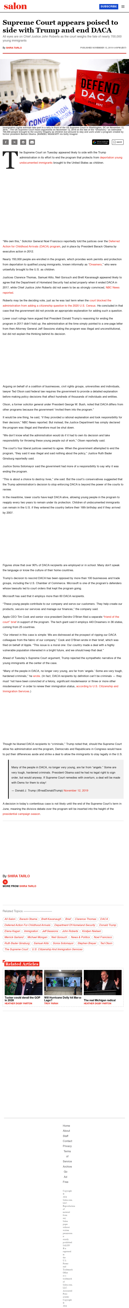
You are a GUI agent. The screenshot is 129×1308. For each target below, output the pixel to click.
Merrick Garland (13, 937)
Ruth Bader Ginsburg (17, 943)
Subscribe (109, 6)
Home (66, 1126)
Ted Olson (106, 943)
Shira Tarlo (14, 48)
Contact (67, 1141)
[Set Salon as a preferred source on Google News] (100, 142)
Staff (65, 1136)
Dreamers (95, 264)
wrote (36, 676)
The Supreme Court (16, 949)
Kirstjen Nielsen (91, 931)
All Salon (9, 919)
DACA (104, 919)
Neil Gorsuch (59, 937)
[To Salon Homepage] (15, 6)
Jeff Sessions (50, 931)
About (66, 1131)
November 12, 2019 (76, 790)
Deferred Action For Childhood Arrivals (27, 925)
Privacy (67, 1146)
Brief (68, 919)
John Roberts (70, 931)
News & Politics (80, 937)
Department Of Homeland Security (74, 925)
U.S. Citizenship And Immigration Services (57, 949)
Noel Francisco (103, 937)
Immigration (31, 931)
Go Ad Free (65, 1177)
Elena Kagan (12, 931)
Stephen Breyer (86, 943)
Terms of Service (67, 1156)
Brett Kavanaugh (51, 919)
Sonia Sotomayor (63, 943)
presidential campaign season (21, 814)
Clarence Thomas (85, 919)
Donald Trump (107, 925)
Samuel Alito (41, 943)
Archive (67, 1167)
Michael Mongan (37, 937)
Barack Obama (28, 919)
